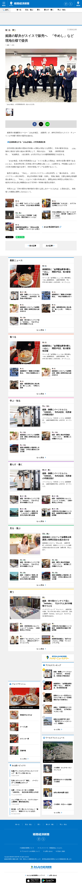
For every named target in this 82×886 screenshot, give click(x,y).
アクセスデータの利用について (31, 851)
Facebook (66, 4)
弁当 (13, 45)
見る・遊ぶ (29, 10)
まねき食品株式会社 (51, 227)
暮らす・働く (49, 10)
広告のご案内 (61, 851)
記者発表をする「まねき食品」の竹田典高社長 (27, 142)
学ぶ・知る (62, 10)
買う (38, 10)
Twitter (70, 4)
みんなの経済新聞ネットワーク (41, 867)
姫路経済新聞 (19, 4)
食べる (19, 10)
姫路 (8, 45)
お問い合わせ (49, 851)
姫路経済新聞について (27, 848)
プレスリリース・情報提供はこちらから (50, 848)
